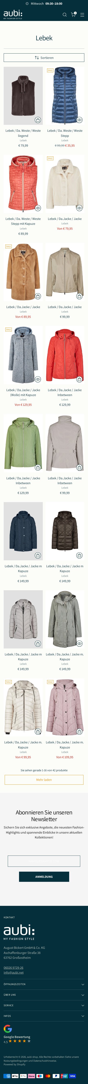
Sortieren (47, 57)
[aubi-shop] (13, 14)
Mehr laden (44, 779)
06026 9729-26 (13, 967)
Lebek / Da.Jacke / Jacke (65, 218)
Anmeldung (44, 877)
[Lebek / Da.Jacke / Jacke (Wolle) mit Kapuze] (23, 355)
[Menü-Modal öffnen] (82, 14)
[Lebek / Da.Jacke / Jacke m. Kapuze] (65, 619)
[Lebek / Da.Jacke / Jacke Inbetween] (65, 355)
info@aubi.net (14, 972)
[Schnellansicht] (79, 120)
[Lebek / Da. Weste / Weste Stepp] (65, 96)
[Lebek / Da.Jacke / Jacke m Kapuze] (23, 531)
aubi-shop (32, 1057)
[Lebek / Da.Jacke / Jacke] (65, 184)
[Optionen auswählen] (38, 120)
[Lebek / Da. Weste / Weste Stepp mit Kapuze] (23, 184)
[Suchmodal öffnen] (64, 14)
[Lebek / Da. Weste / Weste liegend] (23, 96)
